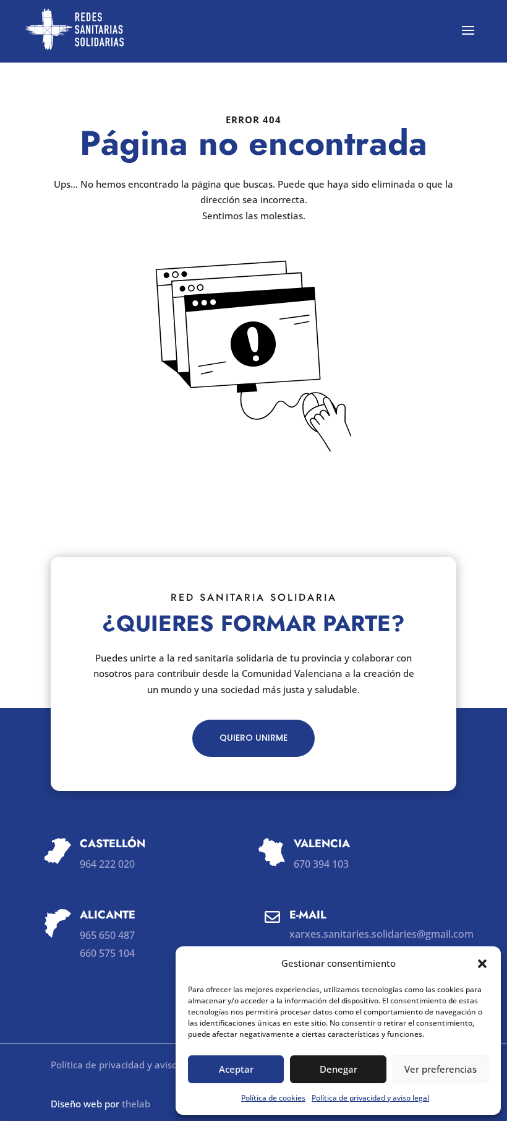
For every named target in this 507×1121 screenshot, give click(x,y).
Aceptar (236, 1069)
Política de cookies (273, 1098)
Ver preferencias (440, 1069)
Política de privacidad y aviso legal (370, 1098)
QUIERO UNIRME (253, 737)
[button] (482, 963)
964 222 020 (107, 864)
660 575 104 (107, 953)
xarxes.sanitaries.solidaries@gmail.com (381, 934)
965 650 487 (107, 935)
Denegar (338, 1069)
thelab (136, 1103)
